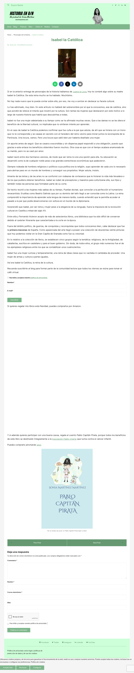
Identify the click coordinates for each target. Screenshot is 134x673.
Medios (47, 27)
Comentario (12, 560)
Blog (15, 27)
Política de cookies (38, 662)
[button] (9, 5)
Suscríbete (17, 5)
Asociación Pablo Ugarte (64, 439)
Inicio (9, 27)
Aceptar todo (8, 667)
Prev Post (37, 543)
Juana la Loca (79, 91)
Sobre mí (39, 27)
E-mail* (10, 291)
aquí (39, 445)
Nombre (10, 582)
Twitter (56, 642)
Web (9, 603)
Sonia (12, 45)
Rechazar (22, 667)
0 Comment (28, 45)
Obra (30, 27)
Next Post (96, 543)
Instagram (67, 642)
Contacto (55, 27)
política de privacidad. (39, 278)
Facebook (45, 642)
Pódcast (23, 27)
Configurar (37, 667)
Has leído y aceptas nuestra (28, 278)
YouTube (91, 642)
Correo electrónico (14, 592)
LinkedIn (79, 642)
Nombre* (10, 282)
